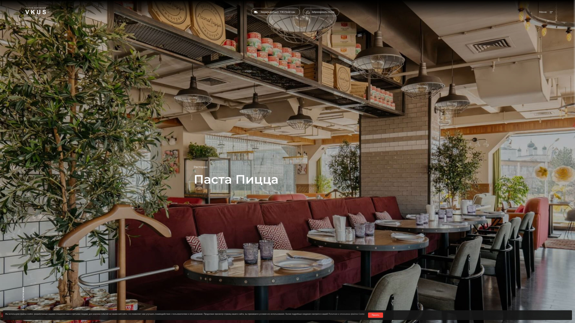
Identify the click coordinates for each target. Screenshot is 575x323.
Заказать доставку (278, 12)
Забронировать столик (323, 12)
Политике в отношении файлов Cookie (346, 314)
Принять (375, 315)
